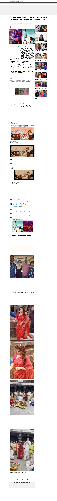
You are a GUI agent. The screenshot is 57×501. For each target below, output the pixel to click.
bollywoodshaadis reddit (20, 485)
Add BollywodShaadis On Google (22, 4)
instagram (15, 485)
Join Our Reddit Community (31, 4)
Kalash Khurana (13, 26)
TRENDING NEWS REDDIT (28, 28)
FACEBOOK (16, 28)
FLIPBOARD (14, 28)
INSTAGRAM (19, 28)
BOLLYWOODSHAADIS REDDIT (23, 28)
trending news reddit (27, 485)
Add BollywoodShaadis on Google (22, 46)
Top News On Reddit (37, 4)
